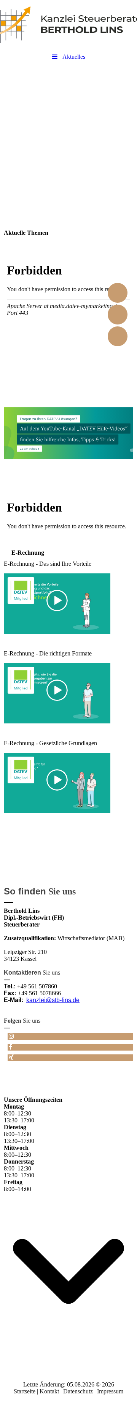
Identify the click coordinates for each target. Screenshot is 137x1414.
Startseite (25, 1391)
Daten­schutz (78, 1391)
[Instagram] (11, 1036)
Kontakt (50, 1391)
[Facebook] (10, 1047)
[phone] (117, 314)
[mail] (117, 336)
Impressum (110, 1391)
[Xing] (11, 1057)
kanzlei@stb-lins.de (53, 1000)
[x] (117, 293)
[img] (68, 25)
